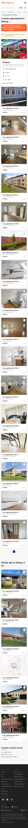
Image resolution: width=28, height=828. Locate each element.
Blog (2, 774)
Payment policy (5, 784)
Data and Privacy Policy (7, 779)
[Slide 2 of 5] (13, 57)
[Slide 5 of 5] (15, 57)
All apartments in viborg (10, 15)
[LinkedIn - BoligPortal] (7, 799)
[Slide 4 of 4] (15, 249)
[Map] (25, 7)
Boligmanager (4, 791)
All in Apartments (6, 752)
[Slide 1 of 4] (12, 249)
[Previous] (10, 551)
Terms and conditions (19, 784)
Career (2, 788)
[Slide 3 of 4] (14, 249)
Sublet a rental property (20, 779)
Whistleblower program (6, 786)
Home (2, 12)
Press (2, 776)
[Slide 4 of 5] (14, 57)
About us (3, 772)
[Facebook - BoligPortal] (3, 799)
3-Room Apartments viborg (9, 757)
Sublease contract (18, 776)
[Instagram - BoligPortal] (12, 799)
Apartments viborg (6, 754)
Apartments (10, 12)
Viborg (18, 12)
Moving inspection (18, 774)
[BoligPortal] (8, 2)
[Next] (17, 551)
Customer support (18, 781)
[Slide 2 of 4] (13, 249)
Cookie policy (4, 781)
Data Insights (4, 793)
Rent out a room (18, 772)
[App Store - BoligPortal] (15, 806)
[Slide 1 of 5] (12, 57)
